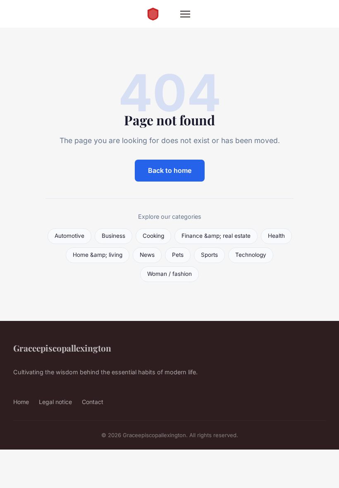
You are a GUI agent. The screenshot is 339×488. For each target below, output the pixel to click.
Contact (92, 401)
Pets (178, 254)
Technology (250, 254)
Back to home (169, 170)
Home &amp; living (97, 254)
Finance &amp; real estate (216, 235)
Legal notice (55, 401)
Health (276, 235)
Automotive (69, 235)
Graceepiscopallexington (62, 348)
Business (113, 235)
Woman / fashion (169, 273)
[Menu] (185, 14)
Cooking (153, 235)
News (147, 254)
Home (21, 401)
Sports (209, 254)
